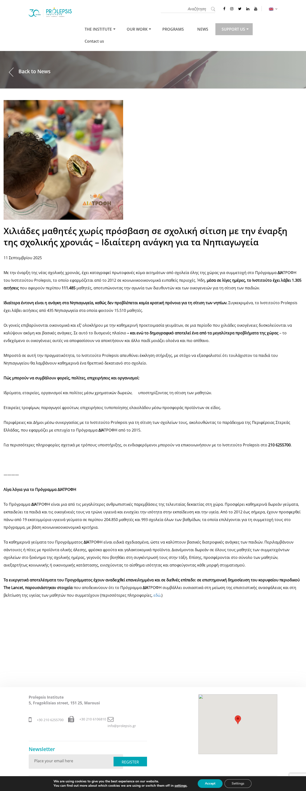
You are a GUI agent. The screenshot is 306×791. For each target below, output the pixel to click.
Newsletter (42, 749)
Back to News (34, 71)
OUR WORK (137, 29)
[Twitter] (239, 9)
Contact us (94, 41)
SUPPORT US (233, 29)
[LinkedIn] (247, 9)
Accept (210, 783)
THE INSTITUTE (98, 29)
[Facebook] (224, 9)
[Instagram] (231, 9)
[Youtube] (255, 9)
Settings (238, 783)
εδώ (156, 595)
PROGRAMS (173, 29)
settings (181, 786)
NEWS (202, 29)
